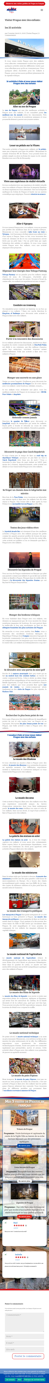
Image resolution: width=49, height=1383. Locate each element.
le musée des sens (15, 808)
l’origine (26, 636)
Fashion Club (8, 692)
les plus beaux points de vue (32, 724)
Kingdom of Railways (11, 313)
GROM (43, 392)
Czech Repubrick (9, 460)
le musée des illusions (17, 765)
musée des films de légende (16, 996)
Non (19, 1379)
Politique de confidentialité (34, 1379)
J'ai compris (10, 1379)
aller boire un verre (37, 232)
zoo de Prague (11, 110)
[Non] (46, 1376)
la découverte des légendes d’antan (25, 580)
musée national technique (28, 1037)
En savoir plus (24, 1146)
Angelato (17, 394)
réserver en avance (38, 194)
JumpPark (6, 423)
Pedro (37, 631)
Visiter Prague (32, 33)
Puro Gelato (7, 394)
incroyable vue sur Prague (23, 504)
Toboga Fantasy (9, 275)
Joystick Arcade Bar (12, 531)
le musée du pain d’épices (25, 1079)
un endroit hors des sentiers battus (20, 676)
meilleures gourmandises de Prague (17, 384)
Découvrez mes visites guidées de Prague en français (25, 3)
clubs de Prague (24, 689)
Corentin (11, 33)
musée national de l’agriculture (21, 958)
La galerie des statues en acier (15, 840)
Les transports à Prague (12, 915)
